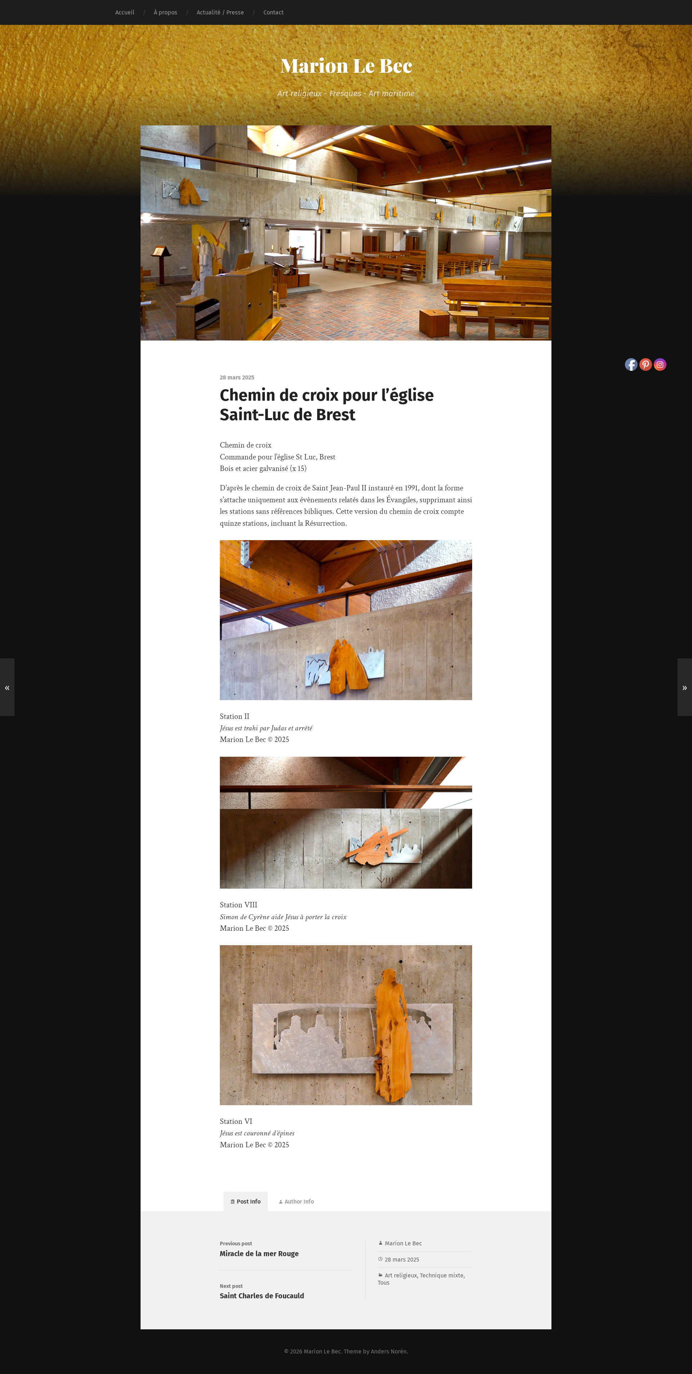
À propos (165, 12)
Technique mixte (441, 1275)
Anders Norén (389, 1351)
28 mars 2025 (402, 1259)
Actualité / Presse (220, 12)
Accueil (124, 12)
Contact (273, 12)
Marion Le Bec (346, 65)
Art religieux (401, 1275)
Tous (384, 1282)
